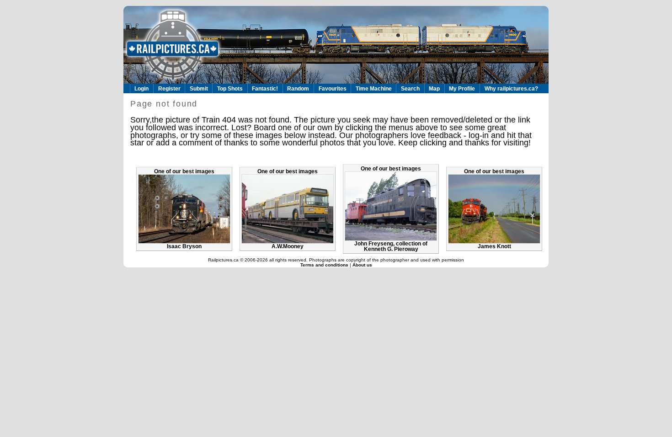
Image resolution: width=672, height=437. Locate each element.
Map (434, 88)
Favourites (333, 88)
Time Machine (374, 88)
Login (141, 88)
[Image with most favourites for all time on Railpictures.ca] (184, 242)
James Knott (494, 246)
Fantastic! (265, 88)
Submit (199, 88)
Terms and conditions (325, 264)
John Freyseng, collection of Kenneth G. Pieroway (390, 246)
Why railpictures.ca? (511, 88)
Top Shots (230, 88)
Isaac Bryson (184, 246)
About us (362, 264)
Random (298, 88)
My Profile (462, 88)
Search (410, 88)
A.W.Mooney (288, 246)
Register (169, 88)
